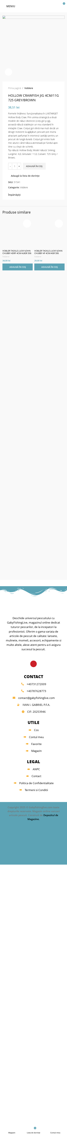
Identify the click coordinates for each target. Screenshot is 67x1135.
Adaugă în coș (34, 166)
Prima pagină (14, 88)
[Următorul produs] (57, 88)
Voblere (28, 88)
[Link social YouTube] (33, 664)
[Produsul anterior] (50, 88)
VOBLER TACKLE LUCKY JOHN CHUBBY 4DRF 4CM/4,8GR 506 (16, 252)
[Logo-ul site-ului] (33, 5)
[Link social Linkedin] (34, 195)
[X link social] (26, 195)
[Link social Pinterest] (30, 195)
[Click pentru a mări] (8, 72)
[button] (17, 267)
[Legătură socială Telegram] (38, 195)
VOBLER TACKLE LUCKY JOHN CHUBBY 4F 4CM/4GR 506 (48, 252)
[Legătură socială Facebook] (23, 195)
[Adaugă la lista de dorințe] (27, 223)
